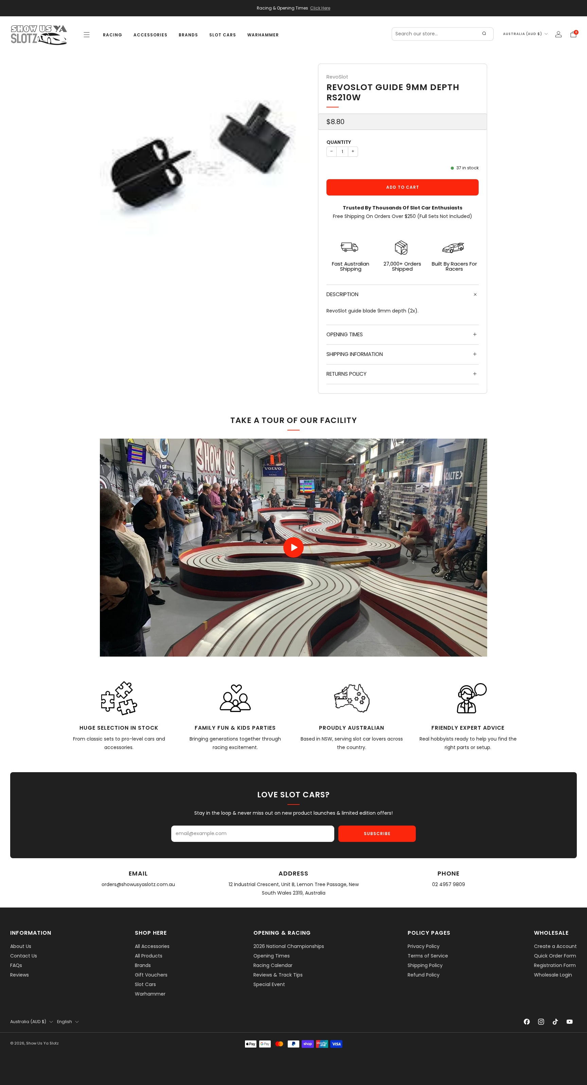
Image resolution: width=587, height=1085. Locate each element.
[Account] (558, 34)
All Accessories (152, 946)
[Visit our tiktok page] (555, 1022)
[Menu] (87, 35)
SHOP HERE (151, 933)
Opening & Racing (282, 933)
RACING (112, 35)
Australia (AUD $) (522, 34)
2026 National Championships (288, 946)
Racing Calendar (272, 965)
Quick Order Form (555, 955)
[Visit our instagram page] (541, 1022)
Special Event (269, 984)
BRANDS (188, 35)
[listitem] (293, 8)
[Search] (484, 34)
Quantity (338, 142)
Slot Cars (145, 984)
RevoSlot (337, 76)
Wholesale (551, 933)
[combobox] (443, 34)
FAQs (16, 965)
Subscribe (377, 833)
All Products (148, 955)
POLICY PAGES (429, 933)
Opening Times (271, 955)
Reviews (19, 974)
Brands (143, 965)
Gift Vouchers (151, 974)
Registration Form (555, 965)
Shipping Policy (425, 965)
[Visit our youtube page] (570, 1022)
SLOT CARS (222, 35)
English (64, 1021)
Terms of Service (428, 955)
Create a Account (555, 946)
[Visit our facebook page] (527, 1022)
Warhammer (150, 993)
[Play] (293, 547)
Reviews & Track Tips (278, 974)
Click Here (320, 8)
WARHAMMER (263, 35)
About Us (20, 946)
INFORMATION (30, 933)
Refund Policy (424, 974)
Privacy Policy (424, 946)
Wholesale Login (553, 974)
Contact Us (23, 955)
